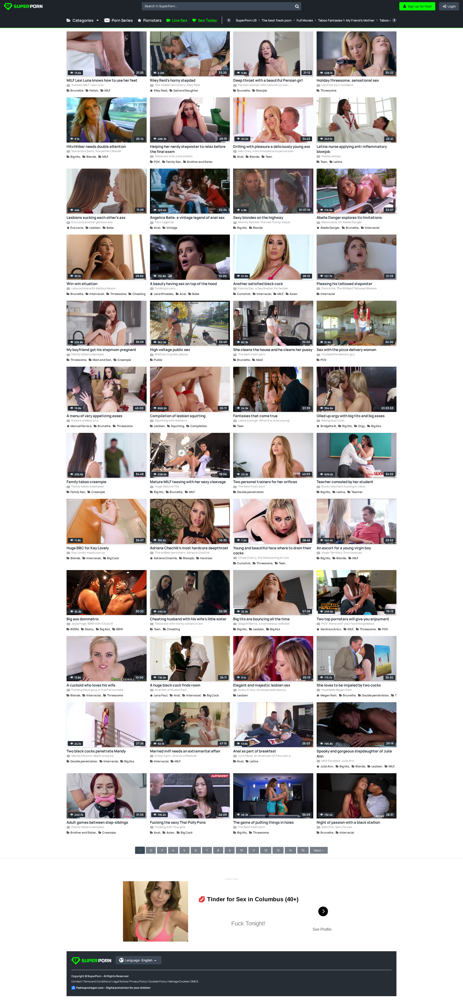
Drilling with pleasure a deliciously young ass (271, 146)
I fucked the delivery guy (338, 354)
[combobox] (221, 6)
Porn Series (122, 20)
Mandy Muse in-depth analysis (92, 756)
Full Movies (305, 20)
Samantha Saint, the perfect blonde (96, 151)
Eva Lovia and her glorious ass (92, 222)
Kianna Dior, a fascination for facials (263, 288)
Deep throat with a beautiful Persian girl (268, 80)
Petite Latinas (331, 156)
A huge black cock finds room (175, 685)
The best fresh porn (277, 20)
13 (278, 850)
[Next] (394, 20)
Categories (83, 20)
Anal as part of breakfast (254, 751)
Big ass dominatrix (83, 619)
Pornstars (152, 20)
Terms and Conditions (97, 981)
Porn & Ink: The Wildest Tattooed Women (349, 288)
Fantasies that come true (255, 415)
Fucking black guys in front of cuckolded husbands (99, 690)
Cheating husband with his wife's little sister (188, 619)
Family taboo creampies (87, 354)
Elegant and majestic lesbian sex (261, 685)
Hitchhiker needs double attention (96, 146)
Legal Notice (120, 981)
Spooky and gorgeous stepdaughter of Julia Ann (354, 754)
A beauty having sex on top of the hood (183, 283)
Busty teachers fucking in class (343, 486)
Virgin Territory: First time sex (341, 553)
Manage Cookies (179, 981)
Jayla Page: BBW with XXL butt (92, 624)
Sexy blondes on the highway (258, 217)
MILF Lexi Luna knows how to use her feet (102, 80)
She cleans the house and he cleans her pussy (272, 349)
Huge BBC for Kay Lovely (88, 548)
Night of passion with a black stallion (348, 822)
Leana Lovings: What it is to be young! (264, 420)
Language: (138, 960)
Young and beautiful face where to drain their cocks (272, 550)
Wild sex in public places (171, 354)
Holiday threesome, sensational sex (348, 80)
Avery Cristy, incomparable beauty (262, 690)
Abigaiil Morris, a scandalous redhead (263, 624)
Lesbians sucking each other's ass (96, 217)
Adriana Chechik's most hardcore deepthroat (189, 548)
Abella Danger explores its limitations (349, 217)
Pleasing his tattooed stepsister (344, 283)
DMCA (194, 981)
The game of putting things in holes (263, 822)
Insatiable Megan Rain (336, 690)
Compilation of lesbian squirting (177, 415)
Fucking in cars (165, 288)
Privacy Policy (138, 981)
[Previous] (229, 20)
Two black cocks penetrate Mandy (96, 751)
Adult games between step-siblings (97, 822)
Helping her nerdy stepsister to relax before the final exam (187, 149)
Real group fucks (333, 420)
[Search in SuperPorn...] (297, 6)
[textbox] (217, 6)
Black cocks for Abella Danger (341, 222)
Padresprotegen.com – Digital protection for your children (113, 987)
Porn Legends (164, 222)
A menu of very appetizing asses (94, 415)
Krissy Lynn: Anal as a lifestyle (175, 756)
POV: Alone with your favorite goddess (347, 624)
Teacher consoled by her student (345, 481)
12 (265, 850)
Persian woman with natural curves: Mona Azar (266, 85)
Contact (76, 981)
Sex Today (207, 20)
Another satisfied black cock (258, 283)
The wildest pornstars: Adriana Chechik (182, 553)
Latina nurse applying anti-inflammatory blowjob (352, 149)
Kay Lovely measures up (88, 553)
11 (253, 850)
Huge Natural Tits (166, 486)
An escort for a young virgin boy (344, 548)
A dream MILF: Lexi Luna (87, 85)
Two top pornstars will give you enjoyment (353, 619)
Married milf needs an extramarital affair (185, 751)
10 (241, 850)
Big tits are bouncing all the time (261, 619)
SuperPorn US (246, 20)
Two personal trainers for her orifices (265, 481)
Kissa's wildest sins (84, 420)
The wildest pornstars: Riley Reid (177, 85)
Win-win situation (82, 283)
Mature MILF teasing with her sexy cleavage (188, 481)
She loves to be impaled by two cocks (349, 685)
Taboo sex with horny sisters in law (178, 624)
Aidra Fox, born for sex (336, 827)
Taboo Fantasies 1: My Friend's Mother (346, 20)
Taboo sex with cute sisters (173, 156)
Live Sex (179, 20)
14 (290, 850)
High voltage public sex (170, 349)
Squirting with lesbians (170, 420)
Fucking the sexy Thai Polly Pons (178, 822)
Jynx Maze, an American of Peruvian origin (266, 756)
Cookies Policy (158, 981)
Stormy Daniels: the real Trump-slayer (264, 222)
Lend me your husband (337, 85)
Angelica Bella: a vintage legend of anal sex (187, 217)
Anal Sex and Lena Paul (170, 690)
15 (303, 850)
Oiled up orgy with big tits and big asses (351, 415)
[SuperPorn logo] (23, 7)
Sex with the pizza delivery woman (346, 349)
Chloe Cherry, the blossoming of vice (263, 558)
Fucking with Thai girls (169, 827)
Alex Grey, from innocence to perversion (266, 151)
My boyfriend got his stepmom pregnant (101, 349)
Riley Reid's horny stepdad (172, 80)
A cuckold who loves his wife (91, 685)
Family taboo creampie (86, 481)
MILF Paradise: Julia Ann (337, 761)
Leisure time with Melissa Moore (93, 288)
